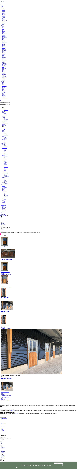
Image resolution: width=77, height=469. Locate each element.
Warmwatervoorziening (6, 154)
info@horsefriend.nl (4, 214)
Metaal (3, 136)
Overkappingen (3, 124)
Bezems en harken (5, 162)
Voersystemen (3, 23)
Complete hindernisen (6, 195)
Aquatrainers (3, 78)
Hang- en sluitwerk (4, 14)
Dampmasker (3, 188)
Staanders (3, 89)
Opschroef (3, 26)
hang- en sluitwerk (16, 413)
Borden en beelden (4, 125)
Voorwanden (3, 9)
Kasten (3, 51)
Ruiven (3, 67)
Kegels (4, 201)
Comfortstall (3, 19)
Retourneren (2, 448)
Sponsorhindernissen (6, 196)
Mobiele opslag (3, 91)
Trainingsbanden (4, 76)
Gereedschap (3, 54)
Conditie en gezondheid (3, 184)
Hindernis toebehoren (4, 86)
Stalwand (3, 206)
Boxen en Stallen (5, 215)
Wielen (3, 46)
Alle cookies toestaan (58, 463)
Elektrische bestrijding (6, 173)
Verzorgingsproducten (4, 187)
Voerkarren (3, 61)
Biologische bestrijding (4, 64)
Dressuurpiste (3, 87)
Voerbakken (5, 145)
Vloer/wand (3, 17)
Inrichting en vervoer (3, 143)
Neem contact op (1, 229)
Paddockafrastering (5, 138)
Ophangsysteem (5, 164)
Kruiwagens (3, 44)
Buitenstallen (3, 11)
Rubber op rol (3, 97)
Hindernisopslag (4, 90)
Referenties (2, 6)
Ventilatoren (3, 73)
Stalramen (3, 12)
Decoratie (3, 24)
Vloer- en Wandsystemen (3, 92)
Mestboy (3, 56)
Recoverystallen (3, 95)
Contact (2, 446)
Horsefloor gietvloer (4, 210)
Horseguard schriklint (4, 33)
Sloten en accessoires (6, 167)
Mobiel (3, 39)
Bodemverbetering (4, 68)
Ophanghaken (3, 52)
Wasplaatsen (3, 94)
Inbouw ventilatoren (4, 74)
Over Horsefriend (3, 451)
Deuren (3, 112)
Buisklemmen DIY (4, 36)
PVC (2, 18)
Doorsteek (5, 128)
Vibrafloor (3, 189)
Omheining (2, 25)
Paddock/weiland (4, 207)
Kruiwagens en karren (4, 148)
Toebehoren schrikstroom (6, 135)
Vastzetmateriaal (3, 47)
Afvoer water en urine (6, 120)
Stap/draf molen (3, 209)
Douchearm (3, 48)
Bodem (3, 69)
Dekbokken (3, 16)
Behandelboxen (3, 111)
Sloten (3, 85)
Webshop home (1, 215)
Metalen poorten (4, 66)
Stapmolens (3, 186)
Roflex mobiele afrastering (4, 139)
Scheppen (3, 55)
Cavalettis (3, 84)
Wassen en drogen (4, 53)
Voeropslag (5, 169)
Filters (1, 217)
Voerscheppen (5, 170)
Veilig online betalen (3, 447)
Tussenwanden (3, 10)
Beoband (3, 29)
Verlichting (3, 15)
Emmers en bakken (4, 57)
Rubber (4, 118)
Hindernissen (2, 81)
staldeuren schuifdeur (13, 410)
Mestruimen (5, 163)
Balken (3, 82)
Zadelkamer (3, 155)
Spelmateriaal (3, 202)
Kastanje (3, 27)
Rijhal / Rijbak (3, 177)
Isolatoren (3, 32)
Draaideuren (3, 13)
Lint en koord (3, 131)
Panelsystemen (3, 35)
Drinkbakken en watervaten (6, 176)
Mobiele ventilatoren (6, 183)
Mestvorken (5, 161)
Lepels (3, 83)
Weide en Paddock (4, 65)
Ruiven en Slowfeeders (4, 42)
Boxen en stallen (2, 8)
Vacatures (2, 5)
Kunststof (3, 28)
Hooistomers (3, 62)
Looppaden (3, 208)
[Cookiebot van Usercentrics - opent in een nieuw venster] (17, 467)
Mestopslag (3, 45)
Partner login (2, 452)
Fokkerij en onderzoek (4, 20)
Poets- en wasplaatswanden (5, 123)
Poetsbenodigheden (4, 49)
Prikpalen (4, 142)
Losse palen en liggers (4, 37)
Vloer (2, 59)
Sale (1, 212)
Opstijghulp (3, 72)
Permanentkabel (3, 31)
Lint (2, 30)
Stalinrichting (3, 40)
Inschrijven (1, 441)
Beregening (3, 71)
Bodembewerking (5, 181)
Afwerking (3, 21)
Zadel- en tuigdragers (4, 50)
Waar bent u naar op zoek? (2, 102)
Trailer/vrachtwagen (4, 96)
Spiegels (3, 70)
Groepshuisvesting (4, 121)
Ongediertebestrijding (4, 63)
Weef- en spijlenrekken (6, 110)
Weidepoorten (3, 34)
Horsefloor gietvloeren (6, 119)
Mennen (3, 88)
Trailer (3, 58)
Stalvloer (3, 93)
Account (2, 7)
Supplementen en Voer (4, 77)
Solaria (3, 75)
